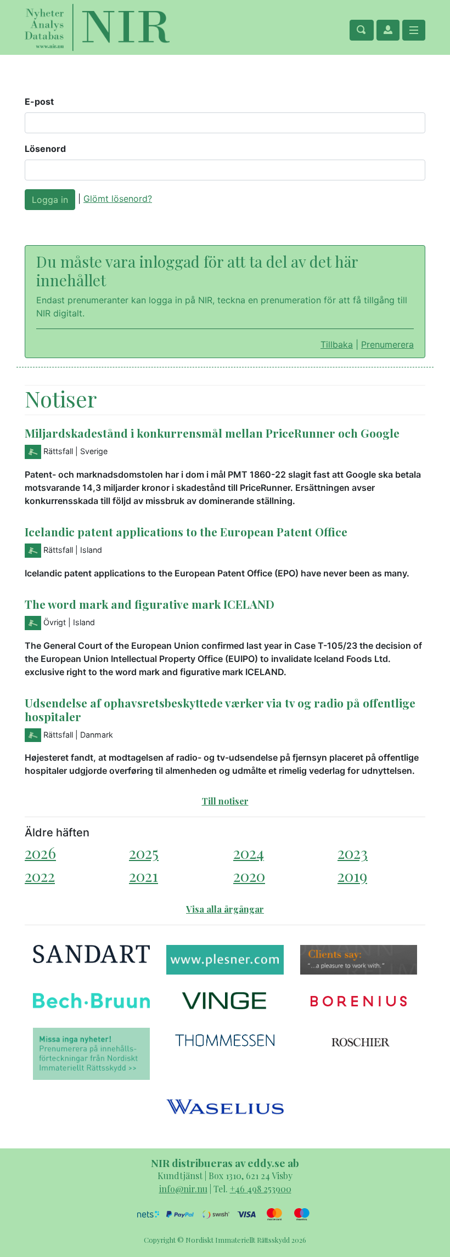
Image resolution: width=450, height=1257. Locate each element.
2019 (352, 875)
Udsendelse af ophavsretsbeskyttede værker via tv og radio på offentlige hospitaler (220, 709)
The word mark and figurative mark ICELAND (149, 603)
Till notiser (225, 801)
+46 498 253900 (260, 1188)
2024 (248, 852)
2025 (144, 852)
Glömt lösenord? (117, 198)
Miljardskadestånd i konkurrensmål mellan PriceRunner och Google (212, 432)
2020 (249, 875)
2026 (40, 852)
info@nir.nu (183, 1188)
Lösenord (45, 148)
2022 (40, 875)
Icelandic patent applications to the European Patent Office (186, 531)
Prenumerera (387, 344)
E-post (39, 101)
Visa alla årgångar (225, 909)
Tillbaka (336, 344)
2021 (143, 875)
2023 (353, 852)
